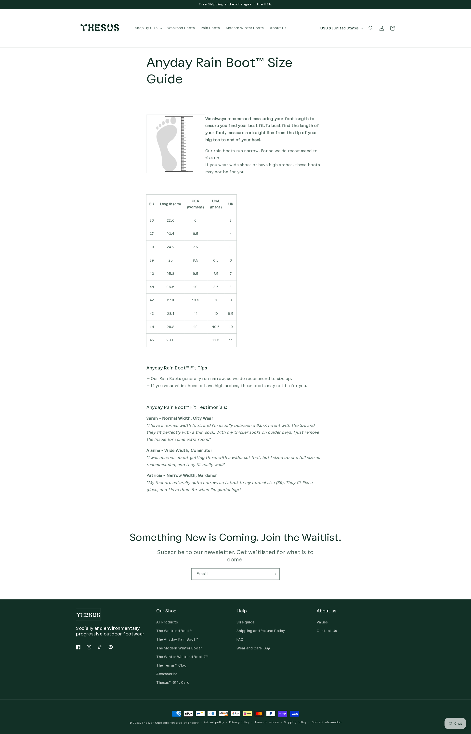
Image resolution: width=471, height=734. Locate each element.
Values (322, 622)
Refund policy (214, 722)
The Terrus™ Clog (171, 665)
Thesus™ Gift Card (172, 683)
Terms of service (267, 722)
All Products (167, 622)
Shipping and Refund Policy (260, 631)
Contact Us (327, 631)
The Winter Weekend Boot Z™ (182, 657)
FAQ (240, 639)
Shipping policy (295, 722)
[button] (148, 28)
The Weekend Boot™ (174, 631)
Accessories (167, 674)
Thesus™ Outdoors (155, 722)
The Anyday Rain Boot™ (177, 639)
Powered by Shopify (184, 722)
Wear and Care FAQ (253, 648)
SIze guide (245, 622)
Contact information (326, 722)
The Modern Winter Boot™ (179, 648)
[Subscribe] (274, 574)
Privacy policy (239, 722)
